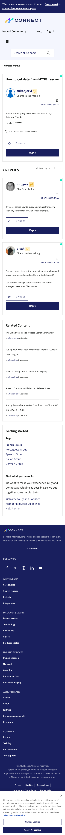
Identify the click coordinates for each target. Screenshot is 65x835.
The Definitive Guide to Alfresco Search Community (30, 332)
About (6, 703)
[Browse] (7, 41)
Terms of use (43, 785)
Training (7, 743)
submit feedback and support (19, 8)
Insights (7, 597)
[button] (9, 143)
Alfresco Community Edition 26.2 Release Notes (28, 388)
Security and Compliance (24, 790)
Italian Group (13, 459)
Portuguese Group (16, 450)
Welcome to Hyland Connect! (23, 499)
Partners (7, 710)
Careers (6, 697)
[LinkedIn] (32, 568)
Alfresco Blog (13, 338)
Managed (7, 664)
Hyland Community (14, 31)
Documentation (10, 749)
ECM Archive (13, 131)
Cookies (29, 785)
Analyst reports (10, 591)
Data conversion (11, 676)
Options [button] (61, 66)
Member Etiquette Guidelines (23, 504)
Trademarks (45, 790)
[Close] (61, 795)
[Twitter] (15, 568)
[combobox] (32, 53)
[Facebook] (7, 568)
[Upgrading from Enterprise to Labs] (60, 168)
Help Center (13, 509)
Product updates (11, 643)
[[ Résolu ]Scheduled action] (54, 168)
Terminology (9, 624)
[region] (32, 813)
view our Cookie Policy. (14, 815)
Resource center (10, 618)
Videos (6, 636)
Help (39, 31)
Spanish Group (14, 454)
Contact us (32, 548)
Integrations (9, 603)
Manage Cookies (32, 821)
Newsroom (8, 722)
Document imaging (12, 682)
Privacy (18, 785)
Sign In (51, 31)
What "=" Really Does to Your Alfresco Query (26, 371)
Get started (51, 4)
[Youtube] (40, 568)
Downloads (8, 630)
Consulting (8, 670)
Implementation (11, 658)
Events (6, 737)
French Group (14, 445)
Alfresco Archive (12, 65)
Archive (18, 122)
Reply (32, 153)
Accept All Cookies (32, 830)
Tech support (9, 755)
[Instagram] (23, 568)
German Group (14, 464)
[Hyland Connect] (23, 20)
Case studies (9, 584)
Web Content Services (28, 131)
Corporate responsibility (15, 716)
